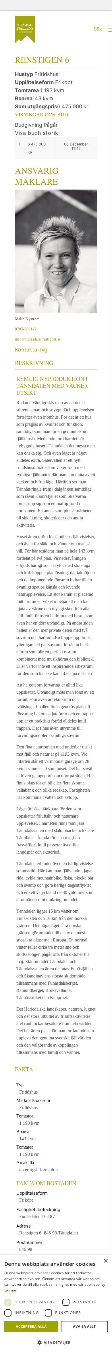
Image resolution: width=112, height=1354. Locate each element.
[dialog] (56, 1304)
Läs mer (11, 1290)
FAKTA (24, 1069)
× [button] (105, 1261)
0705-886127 (25, 329)
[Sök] (94, 38)
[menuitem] (94, 39)
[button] (56, 1342)
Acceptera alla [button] (31, 1326)
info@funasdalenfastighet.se (38, 339)
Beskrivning (34, 363)
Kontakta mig (31, 350)
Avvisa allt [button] (84, 1326)
